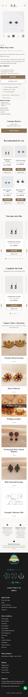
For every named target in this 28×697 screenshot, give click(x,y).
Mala (2, 637)
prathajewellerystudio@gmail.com (10, 686)
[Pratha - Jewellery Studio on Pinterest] (14, 590)
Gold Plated (4, 642)
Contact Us (4, 609)
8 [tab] (22, 258)
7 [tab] (20, 258)
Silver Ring (4, 623)
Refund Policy (4, 667)
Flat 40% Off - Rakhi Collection (9, 607)
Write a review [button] (14, 130)
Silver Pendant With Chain (7, 630)
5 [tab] (15, 258)
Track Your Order (5, 600)
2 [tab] (8, 258)
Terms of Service (5, 672)
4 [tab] (12, 258)
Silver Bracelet (4, 626)
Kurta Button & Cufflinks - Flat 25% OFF (11, 656)
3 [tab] (10, 258)
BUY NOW (7, 169)
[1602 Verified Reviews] (14, 564)
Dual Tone (3, 647)
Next (23, 22)
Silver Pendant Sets (6, 633)
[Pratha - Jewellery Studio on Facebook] (12, 590)
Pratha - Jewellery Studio (17, 693)
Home (2, 602)
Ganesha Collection (6, 605)
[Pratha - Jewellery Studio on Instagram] (15, 590)
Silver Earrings (4, 618)
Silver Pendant (4, 628)
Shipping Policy (5, 665)
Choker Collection (5, 645)
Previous (3, 238)
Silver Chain (4, 635)
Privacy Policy (4, 670)
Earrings (2, 45)
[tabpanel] (14, 238)
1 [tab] (5, 258)
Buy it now (12, 77)
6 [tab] (17, 258)
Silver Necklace (5, 621)
